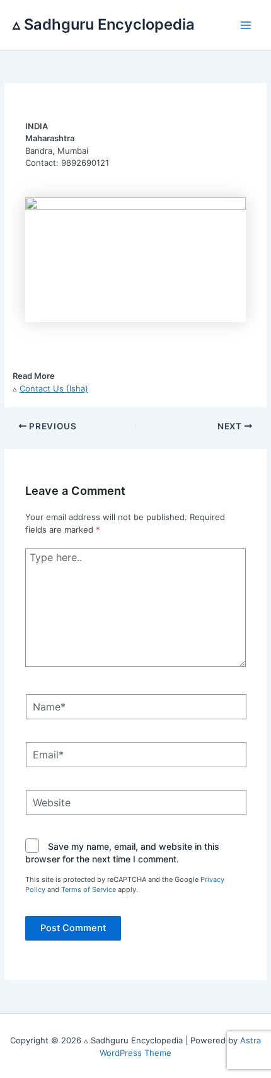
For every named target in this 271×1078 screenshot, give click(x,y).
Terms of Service (88, 889)
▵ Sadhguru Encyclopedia (104, 24)
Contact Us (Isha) (54, 388)
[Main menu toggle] (246, 25)
